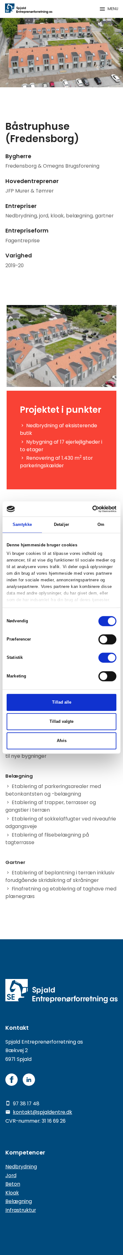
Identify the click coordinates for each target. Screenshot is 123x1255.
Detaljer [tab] (61, 524)
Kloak (12, 1192)
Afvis (62, 740)
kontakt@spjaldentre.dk (42, 1112)
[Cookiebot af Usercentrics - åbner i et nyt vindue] (88, 508)
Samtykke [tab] (22, 524)
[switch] (107, 639)
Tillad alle (61, 702)
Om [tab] (100, 524)
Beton (12, 1184)
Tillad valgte (61, 721)
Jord (10, 1175)
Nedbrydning (21, 1166)
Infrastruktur (20, 1210)
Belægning (18, 1201)
